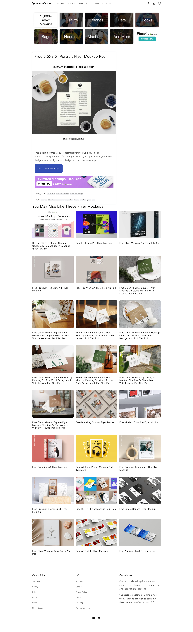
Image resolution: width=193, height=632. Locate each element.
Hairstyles (36, 587)
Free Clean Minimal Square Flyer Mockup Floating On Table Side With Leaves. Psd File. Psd (96, 335)
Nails (34, 592)
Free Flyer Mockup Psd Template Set (139, 243)
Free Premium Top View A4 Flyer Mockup (50, 289)
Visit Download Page (48, 168)
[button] (148, 3)
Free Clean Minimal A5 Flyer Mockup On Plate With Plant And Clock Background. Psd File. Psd (139, 335)
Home (34, 597)
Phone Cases (37, 608)
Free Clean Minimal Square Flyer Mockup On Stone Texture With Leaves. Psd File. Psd (137, 291)
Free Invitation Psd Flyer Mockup (94, 243)
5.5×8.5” (50, 200)
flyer (71, 200)
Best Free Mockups (62, 194)
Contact (79, 587)
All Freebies (51, 194)
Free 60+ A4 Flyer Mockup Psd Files (96, 509)
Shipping (79, 602)
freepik (76, 200)
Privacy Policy (81, 592)
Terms (78, 597)
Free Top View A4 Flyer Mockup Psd (96, 288)
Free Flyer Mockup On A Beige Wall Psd (51, 552)
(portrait (44, 200)
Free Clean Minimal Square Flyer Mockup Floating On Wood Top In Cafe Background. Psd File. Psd (94, 380)
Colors (35, 602)
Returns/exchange (83, 608)
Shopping (36, 581)
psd (93, 200)
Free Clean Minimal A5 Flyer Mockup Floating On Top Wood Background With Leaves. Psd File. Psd (52, 380)
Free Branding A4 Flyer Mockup (49, 467)
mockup (83, 200)
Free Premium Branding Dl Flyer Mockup (49, 510)
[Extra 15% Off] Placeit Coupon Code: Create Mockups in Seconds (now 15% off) (51, 246)
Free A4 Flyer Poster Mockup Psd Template (94, 468)
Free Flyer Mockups (76, 194)
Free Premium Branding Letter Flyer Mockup (138, 468)
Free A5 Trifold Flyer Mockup (92, 551)
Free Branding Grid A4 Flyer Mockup (96, 422)
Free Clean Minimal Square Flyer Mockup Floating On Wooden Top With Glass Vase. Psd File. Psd (50, 335)
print (88, 200)
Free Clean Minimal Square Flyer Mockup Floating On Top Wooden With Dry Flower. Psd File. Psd (50, 425)
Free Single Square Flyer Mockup (137, 509)
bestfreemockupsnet (61, 200)
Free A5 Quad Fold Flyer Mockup (137, 551)
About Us (79, 581)
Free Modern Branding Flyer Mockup (139, 422)
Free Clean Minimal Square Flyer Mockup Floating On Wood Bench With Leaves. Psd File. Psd (137, 380)
